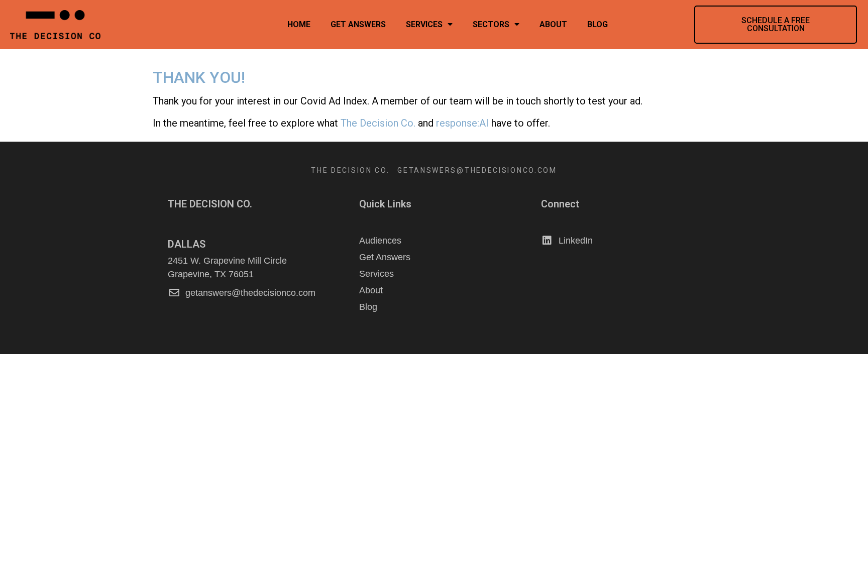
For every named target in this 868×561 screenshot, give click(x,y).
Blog (597, 24)
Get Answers (358, 24)
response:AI (462, 123)
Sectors (491, 24)
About (553, 24)
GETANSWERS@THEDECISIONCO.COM (477, 170)
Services (424, 24)
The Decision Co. (379, 123)
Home (298, 24)
